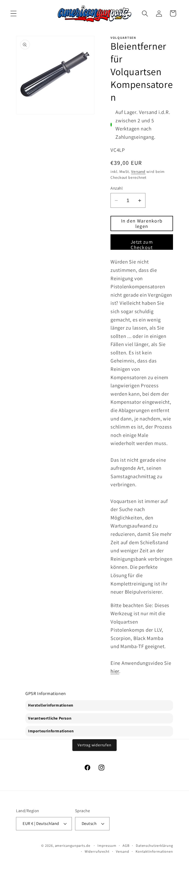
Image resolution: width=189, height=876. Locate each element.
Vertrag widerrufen (94, 745)
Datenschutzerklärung (154, 845)
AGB (126, 845)
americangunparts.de (72, 845)
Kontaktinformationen (154, 851)
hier (114, 671)
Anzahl (116, 188)
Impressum (106, 845)
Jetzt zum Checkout (142, 244)
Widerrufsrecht (97, 851)
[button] (13, 13)
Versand (138, 171)
